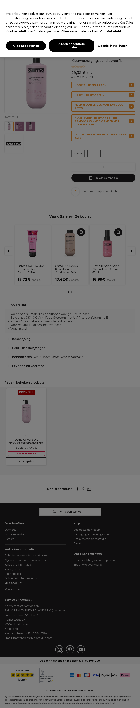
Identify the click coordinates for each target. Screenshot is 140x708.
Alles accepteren (26, 46)
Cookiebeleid (110, 31)
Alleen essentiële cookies (71, 45)
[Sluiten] (134, 6)
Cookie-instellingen (113, 46)
